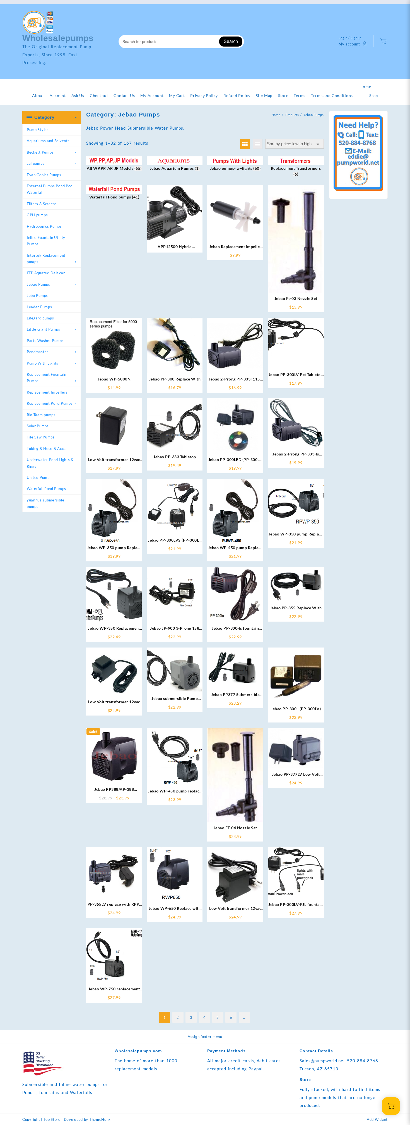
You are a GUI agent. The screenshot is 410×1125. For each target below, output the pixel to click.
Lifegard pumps (40, 318)
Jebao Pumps (38, 284)
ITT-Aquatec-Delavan (46, 273)
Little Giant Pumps (43, 329)
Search (231, 41)
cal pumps (35, 163)
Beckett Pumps (40, 152)
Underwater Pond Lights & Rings (50, 462)
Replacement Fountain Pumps (46, 377)
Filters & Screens (42, 204)
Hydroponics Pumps (44, 226)
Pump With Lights (42, 363)
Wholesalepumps (58, 38)
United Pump (38, 477)
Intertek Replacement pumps (46, 258)
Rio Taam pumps (41, 415)
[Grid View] (245, 144)
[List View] (257, 144)
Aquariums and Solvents (48, 141)
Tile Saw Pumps (41, 437)
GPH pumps (37, 215)
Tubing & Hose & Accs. (47, 448)
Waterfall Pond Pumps (46, 488)
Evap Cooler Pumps (44, 175)
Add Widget (377, 1119)
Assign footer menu (205, 1036)
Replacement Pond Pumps (50, 403)
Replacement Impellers (47, 392)
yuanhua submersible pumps (45, 503)
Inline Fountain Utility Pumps (46, 240)
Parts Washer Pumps (45, 340)
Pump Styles (38, 129)
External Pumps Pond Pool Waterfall (50, 189)
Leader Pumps (39, 307)
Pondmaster (37, 352)
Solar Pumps (38, 426)
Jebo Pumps (37, 295)
